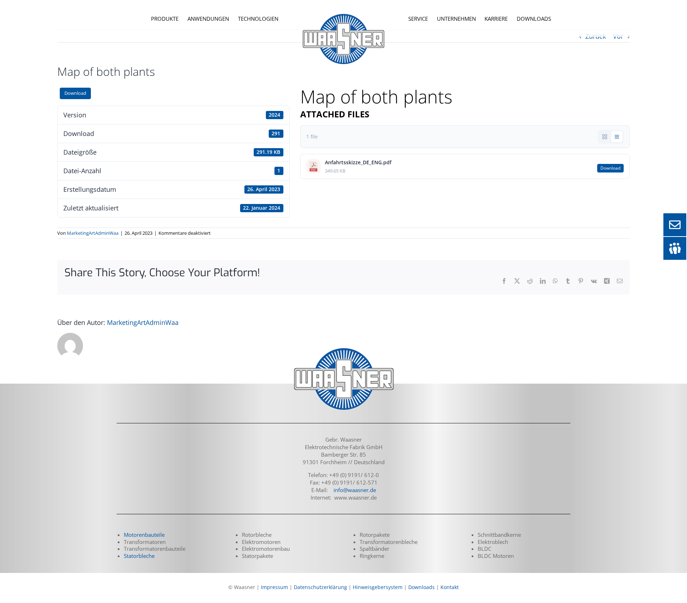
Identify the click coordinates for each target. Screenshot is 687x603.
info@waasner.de (354, 489)
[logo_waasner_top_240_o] (343, 9)
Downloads (421, 587)
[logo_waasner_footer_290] (343, 349)
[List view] (617, 136)
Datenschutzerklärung (320, 587)
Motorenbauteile (144, 534)
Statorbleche (139, 555)
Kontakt (449, 587)
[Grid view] (604, 136)
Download (75, 93)
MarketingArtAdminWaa (92, 233)
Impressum (274, 587)
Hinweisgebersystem (378, 587)
